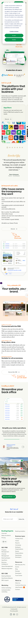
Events (17, 566)
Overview (4, 532)
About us (17, 582)
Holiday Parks (19, 537)
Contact (17, 588)
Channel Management (5, 554)
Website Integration (7, 567)
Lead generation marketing (6, 589)
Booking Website (6, 575)
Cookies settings (14, 31)
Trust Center (18, 574)
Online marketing (6, 586)
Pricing (4, 536)
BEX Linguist (5, 579)
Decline (14, 39)
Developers (18, 572)
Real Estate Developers (18, 555)
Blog (16, 568)
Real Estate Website (7, 577)
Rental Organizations (19, 551)
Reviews (17, 570)
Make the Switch (6, 534)
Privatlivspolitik (14, 610)
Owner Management (7, 565)
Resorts (17, 542)
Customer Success (20, 584)
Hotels (17, 539)
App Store (8, 107)
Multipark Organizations (19, 547)
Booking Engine (6, 557)
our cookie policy (19, 17)
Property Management (5, 549)
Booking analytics (20, 530)
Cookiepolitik (14, 608)
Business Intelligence (5, 562)
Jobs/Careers (19, 586)
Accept (14, 35)
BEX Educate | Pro (20, 563)
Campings (18, 544)
